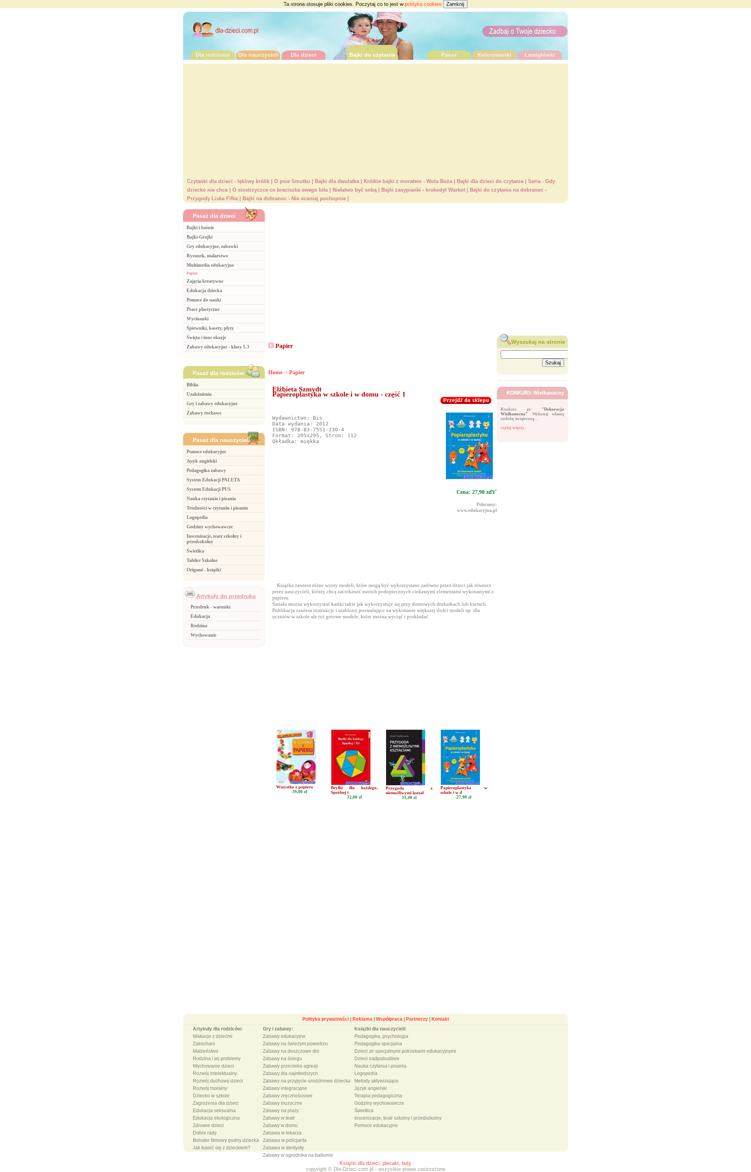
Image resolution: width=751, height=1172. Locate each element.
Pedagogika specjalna (378, 1043)
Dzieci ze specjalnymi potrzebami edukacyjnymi (405, 1051)
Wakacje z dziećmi (212, 1036)
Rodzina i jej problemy (217, 1058)
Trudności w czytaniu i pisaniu (217, 508)
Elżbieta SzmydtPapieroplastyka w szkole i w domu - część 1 (339, 391)
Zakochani (204, 1043)
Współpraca (389, 1019)
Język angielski (202, 461)
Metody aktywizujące (376, 1081)
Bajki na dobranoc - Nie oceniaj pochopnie (294, 198)
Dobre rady (205, 1133)
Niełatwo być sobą (354, 190)
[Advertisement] (375, 118)
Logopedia (197, 517)
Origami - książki (204, 570)
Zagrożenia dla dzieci (216, 1103)
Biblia (192, 385)
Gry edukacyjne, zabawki (212, 246)
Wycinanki (197, 318)
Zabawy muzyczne (282, 1103)
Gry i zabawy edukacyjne (212, 403)
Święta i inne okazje (206, 337)
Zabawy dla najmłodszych (290, 1073)
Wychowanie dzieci (213, 1066)
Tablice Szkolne (202, 560)
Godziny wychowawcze (210, 526)
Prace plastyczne (203, 309)
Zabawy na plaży (281, 1110)
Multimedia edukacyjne (210, 265)
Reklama (362, 1019)
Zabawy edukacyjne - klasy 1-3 (218, 347)
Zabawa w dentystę (283, 1147)
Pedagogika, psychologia (381, 1036)
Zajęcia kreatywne (205, 281)
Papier (192, 273)
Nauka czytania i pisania (211, 498)
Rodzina (198, 625)
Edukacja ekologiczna (216, 1118)
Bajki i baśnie (200, 227)
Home (275, 372)
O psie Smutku (292, 181)
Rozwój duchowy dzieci (218, 1081)
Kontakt (440, 1019)
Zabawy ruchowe (204, 413)
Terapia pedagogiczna (378, 1095)
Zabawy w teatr (279, 1118)
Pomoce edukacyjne (206, 451)
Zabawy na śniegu (282, 1058)
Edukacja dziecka (204, 290)
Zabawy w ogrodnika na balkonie (298, 1155)
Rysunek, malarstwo (207, 255)
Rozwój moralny (210, 1088)
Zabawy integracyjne (285, 1088)
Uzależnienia (199, 394)
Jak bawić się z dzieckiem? (221, 1147)
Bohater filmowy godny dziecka (226, 1140)
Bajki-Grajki (199, 237)
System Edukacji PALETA (213, 480)
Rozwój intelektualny (215, 1073)
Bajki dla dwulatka (337, 181)
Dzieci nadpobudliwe (376, 1058)
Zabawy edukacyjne (284, 1036)
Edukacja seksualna (214, 1110)
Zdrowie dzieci (208, 1125)
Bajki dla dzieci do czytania (490, 181)
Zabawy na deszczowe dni (291, 1051)
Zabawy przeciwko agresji (290, 1066)
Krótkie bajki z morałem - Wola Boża (408, 181)
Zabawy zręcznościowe (288, 1095)
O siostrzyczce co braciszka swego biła (280, 190)
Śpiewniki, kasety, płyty (210, 328)
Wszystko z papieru (294, 786)
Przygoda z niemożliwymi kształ (409, 790)
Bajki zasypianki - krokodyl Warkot (423, 190)
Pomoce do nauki (204, 300)
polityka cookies (423, 4)
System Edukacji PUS (209, 489)
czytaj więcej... (514, 427)
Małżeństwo (205, 1051)
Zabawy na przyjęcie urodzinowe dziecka (306, 1081)
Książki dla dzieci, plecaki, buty (375, 1163)
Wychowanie (203, 635)
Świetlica (195, 551)
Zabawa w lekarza (282, 1133)
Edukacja (200, 616)
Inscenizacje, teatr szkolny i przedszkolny (398, 1118)
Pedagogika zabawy (206, 470)
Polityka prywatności (325, 1019)
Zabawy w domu (280, 1125)
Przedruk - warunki (210, 607)
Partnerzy (417, 1019)
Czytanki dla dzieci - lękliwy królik (228, 181)
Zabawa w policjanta (285, 1140)
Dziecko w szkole (211, 1095)
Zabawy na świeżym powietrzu (295, 1043)
